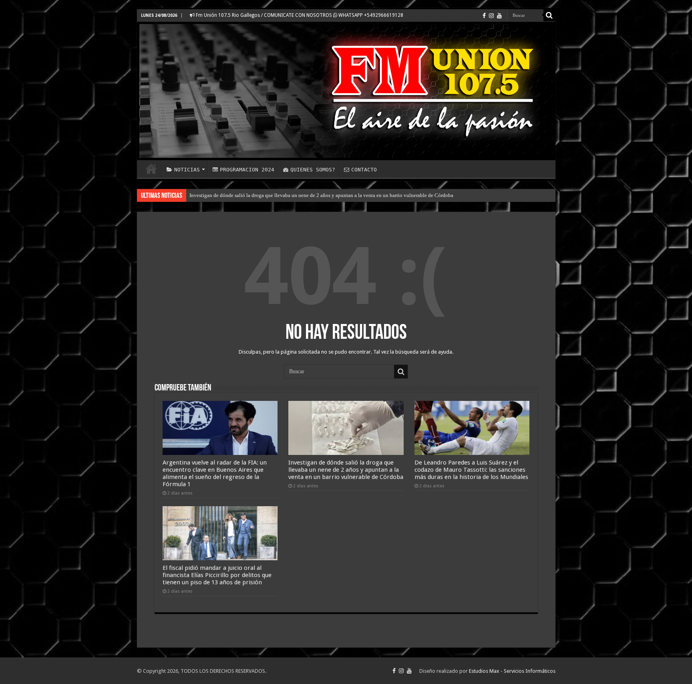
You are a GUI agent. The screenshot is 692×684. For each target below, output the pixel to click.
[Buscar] (549, 15)
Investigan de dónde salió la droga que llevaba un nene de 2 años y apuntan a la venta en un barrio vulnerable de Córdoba (321, 195)
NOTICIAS (187, 170)
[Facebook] (484, 15)
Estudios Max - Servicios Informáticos (512, 671)
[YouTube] (499, 15)
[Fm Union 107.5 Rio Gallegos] (346, 91)
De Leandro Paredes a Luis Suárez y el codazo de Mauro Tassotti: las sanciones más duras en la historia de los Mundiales (471, 470)
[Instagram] (491, 15)
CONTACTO (364, 170)
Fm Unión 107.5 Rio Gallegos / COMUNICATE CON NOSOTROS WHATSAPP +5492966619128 (299, 15)
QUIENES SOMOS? (312, 170)
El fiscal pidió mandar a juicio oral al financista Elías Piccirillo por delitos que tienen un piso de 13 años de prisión (217, 575)
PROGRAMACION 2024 (247, 170)
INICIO (151, 168)
